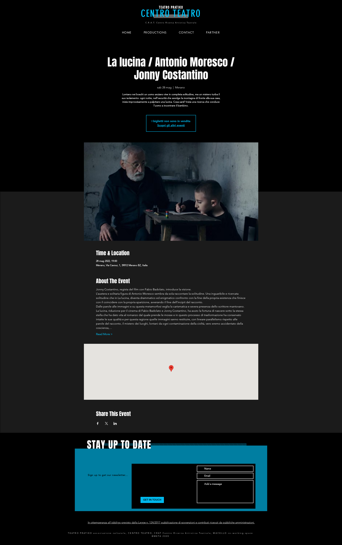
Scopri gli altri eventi (171, 125)
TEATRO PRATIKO (171, 7)
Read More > (104, 334)
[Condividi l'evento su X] (106, 423)
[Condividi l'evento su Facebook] (97, 423)
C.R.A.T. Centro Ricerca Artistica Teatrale (171, 22)
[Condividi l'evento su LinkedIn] (115, 423)
